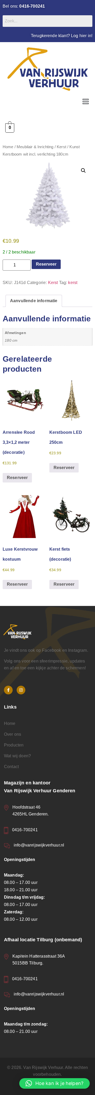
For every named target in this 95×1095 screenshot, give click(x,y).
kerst (72, 282)
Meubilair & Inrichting (35, 147)
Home (8, 147)
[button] (85, 102)
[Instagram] (21, 690)
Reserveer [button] (17, 477)
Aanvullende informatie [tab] (34, 300)
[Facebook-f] (8, 690)
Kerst (61, 147)
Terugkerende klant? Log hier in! (61, 35)
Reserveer (46, 264)
